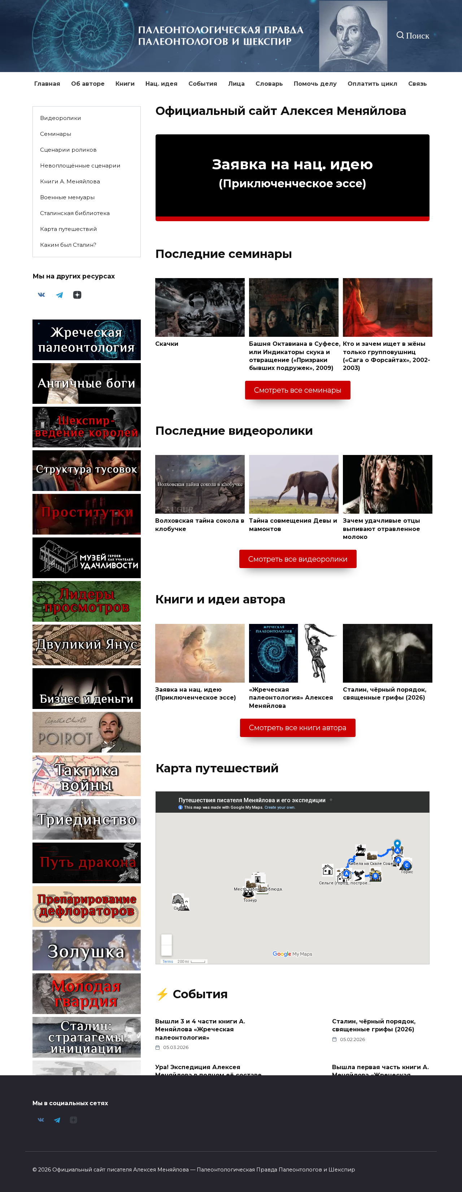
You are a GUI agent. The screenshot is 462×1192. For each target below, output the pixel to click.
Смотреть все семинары (297, 390)
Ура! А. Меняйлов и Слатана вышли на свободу (377, 1116)
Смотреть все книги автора (297, 727)
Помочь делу (315, 83)
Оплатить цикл (372, 83)
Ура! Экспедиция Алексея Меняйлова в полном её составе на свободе (208, 1074)
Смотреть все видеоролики (298, 559)
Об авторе (88, 83)
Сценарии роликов (68, 149)
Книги (125, 83)
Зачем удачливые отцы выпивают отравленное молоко (381, 528)
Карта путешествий (68, 229)
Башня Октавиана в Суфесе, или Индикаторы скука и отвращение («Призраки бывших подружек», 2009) (294, 355)
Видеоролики (60, 118)
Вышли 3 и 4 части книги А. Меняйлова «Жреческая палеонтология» (200, 1029)
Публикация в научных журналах (192, 1116)
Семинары (55, 133)
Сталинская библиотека (75, 213)
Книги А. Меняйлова (70, 181)
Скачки (166, 343)
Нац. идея (161, 83)
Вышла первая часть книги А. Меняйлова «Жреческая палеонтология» (380, 1074)
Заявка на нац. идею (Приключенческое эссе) (195, 693)
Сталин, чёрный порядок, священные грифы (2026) (384, 693)
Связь (417, 83)
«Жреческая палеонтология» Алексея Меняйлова (291, 697)
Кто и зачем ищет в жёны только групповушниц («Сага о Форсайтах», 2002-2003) (386, 355)
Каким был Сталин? (68, 244)
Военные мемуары (67, 197)
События (202, 83)
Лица (236, 83)
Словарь (269, 83)
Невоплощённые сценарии (80, 165)
